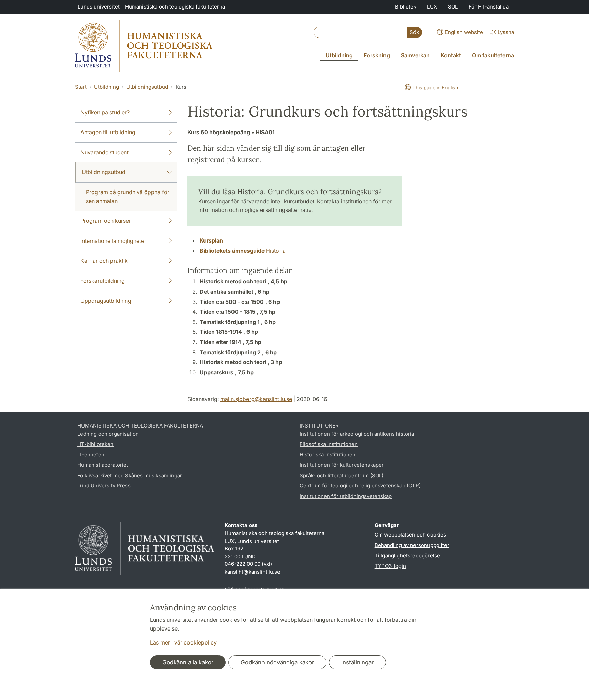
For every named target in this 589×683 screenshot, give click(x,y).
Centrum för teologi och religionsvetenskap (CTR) (360, 485)
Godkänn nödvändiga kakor (277, 662)
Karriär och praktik (104, 260)
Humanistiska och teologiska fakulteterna (175, 6)
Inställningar (357, 662)
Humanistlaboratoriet (102, 465)
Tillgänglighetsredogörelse (407, 555)
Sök (414, 32)
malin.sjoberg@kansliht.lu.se (256, 398)
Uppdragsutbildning (105, 300)
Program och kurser (105, 220)
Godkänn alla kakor (187, 662)
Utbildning (106, 86)
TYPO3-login (390, 566)
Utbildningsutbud (147, 86)
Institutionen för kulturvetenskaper (342, 465)
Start (81, 86)
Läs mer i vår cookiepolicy (183, 642)
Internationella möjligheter (113, 240)
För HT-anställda (489, 6)
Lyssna (506, 32)
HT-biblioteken (95, 444)
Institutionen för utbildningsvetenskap (346, 496)
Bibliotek (405, 6)
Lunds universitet (99, 6)
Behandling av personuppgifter (412, 545)
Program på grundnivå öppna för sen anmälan (127, 196)
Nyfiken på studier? (105, 112)
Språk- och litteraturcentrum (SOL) (341, 475)
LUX (432, 6)
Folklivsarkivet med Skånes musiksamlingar (129, 475)
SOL (453, 6)
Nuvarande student (104, 152)
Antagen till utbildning (107, 132)
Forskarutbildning (102, 280)
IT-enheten (90, 454)
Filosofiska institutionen (329, 444)
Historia (243, 250)
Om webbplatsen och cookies (410, 534)
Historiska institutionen (328, 454)
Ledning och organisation (108, 434)
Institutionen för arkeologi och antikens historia (357, 434)
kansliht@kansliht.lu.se (252, 572)
